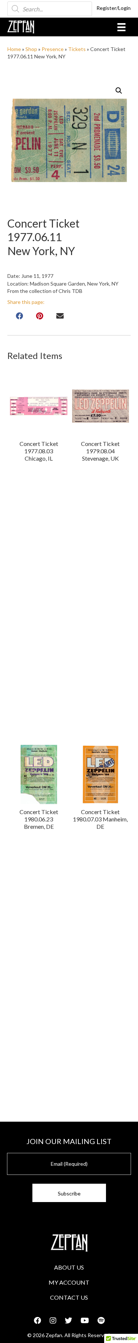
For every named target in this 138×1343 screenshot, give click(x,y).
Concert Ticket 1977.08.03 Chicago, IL (39, 451)
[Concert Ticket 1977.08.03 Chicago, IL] (38, 406)
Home (14, 49)
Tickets (77, 49)
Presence (53, 49)
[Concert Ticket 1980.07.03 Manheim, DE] (100, 774)
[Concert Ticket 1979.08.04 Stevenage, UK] (100, 406)
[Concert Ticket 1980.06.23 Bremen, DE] (38, 774)
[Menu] (121, 27)
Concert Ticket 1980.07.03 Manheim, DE (100, 819)
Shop (31, 49)
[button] (118, 90)
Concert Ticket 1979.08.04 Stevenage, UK (100, 451)
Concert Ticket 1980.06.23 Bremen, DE (39, 819)
